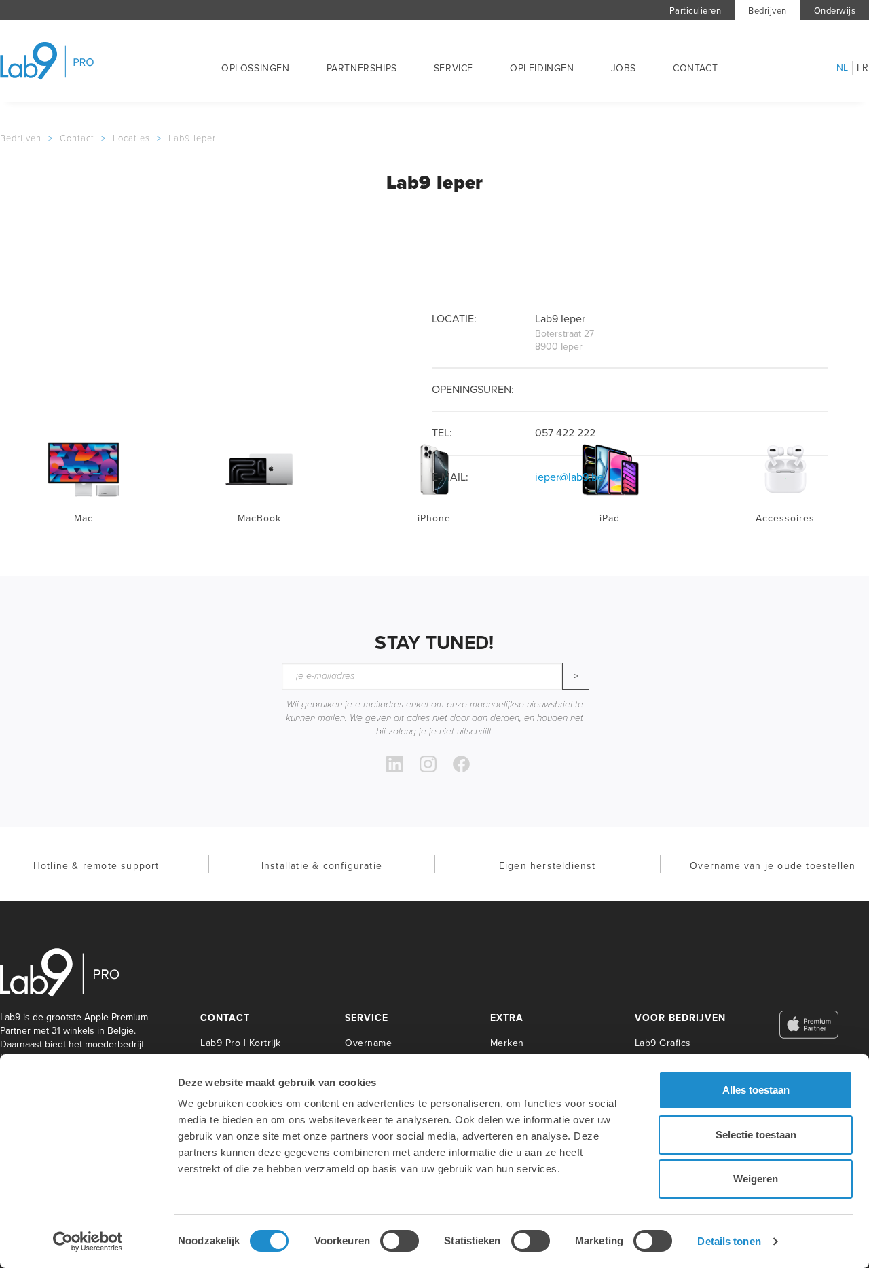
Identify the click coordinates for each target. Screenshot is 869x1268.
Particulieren (695, 10)
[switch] (399, 1241)
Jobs (623, 68)
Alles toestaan (756, 1090)
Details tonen (728, 1241)
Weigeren (755, 1179)
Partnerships (362, 68)
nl (842, 68)
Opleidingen (542, 68)
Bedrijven (767, 10)
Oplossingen (255, 68)
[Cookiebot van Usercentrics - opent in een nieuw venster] (88, 1241)
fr (863, 68)
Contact (695, 68)
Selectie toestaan (756, 1134)
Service (453, 68)
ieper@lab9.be (569, 477)
